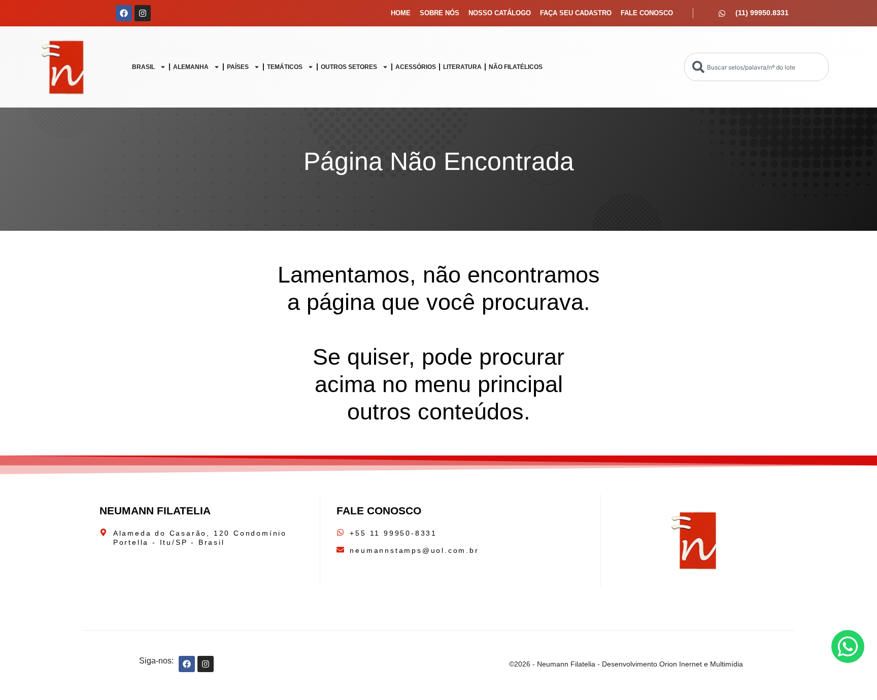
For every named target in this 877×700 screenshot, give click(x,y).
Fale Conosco (647, 13)
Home (401, 13)
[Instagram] (142, 13)
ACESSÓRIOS (415, 67)
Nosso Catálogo (499, 13)
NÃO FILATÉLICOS (516, 67)
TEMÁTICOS (284, 67)
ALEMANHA (191, 67)
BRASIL (143, 67)
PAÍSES (238, 67)
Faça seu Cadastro (576, 13)
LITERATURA (462, 67)
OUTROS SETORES (349, 67)
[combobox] (756, 67)
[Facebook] (124, 13)
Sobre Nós (439, 13)
